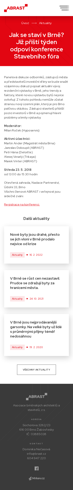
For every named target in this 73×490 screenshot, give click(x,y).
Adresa (36, 419)
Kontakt (36, 443)
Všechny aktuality (36, 369)
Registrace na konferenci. (22, 204)
